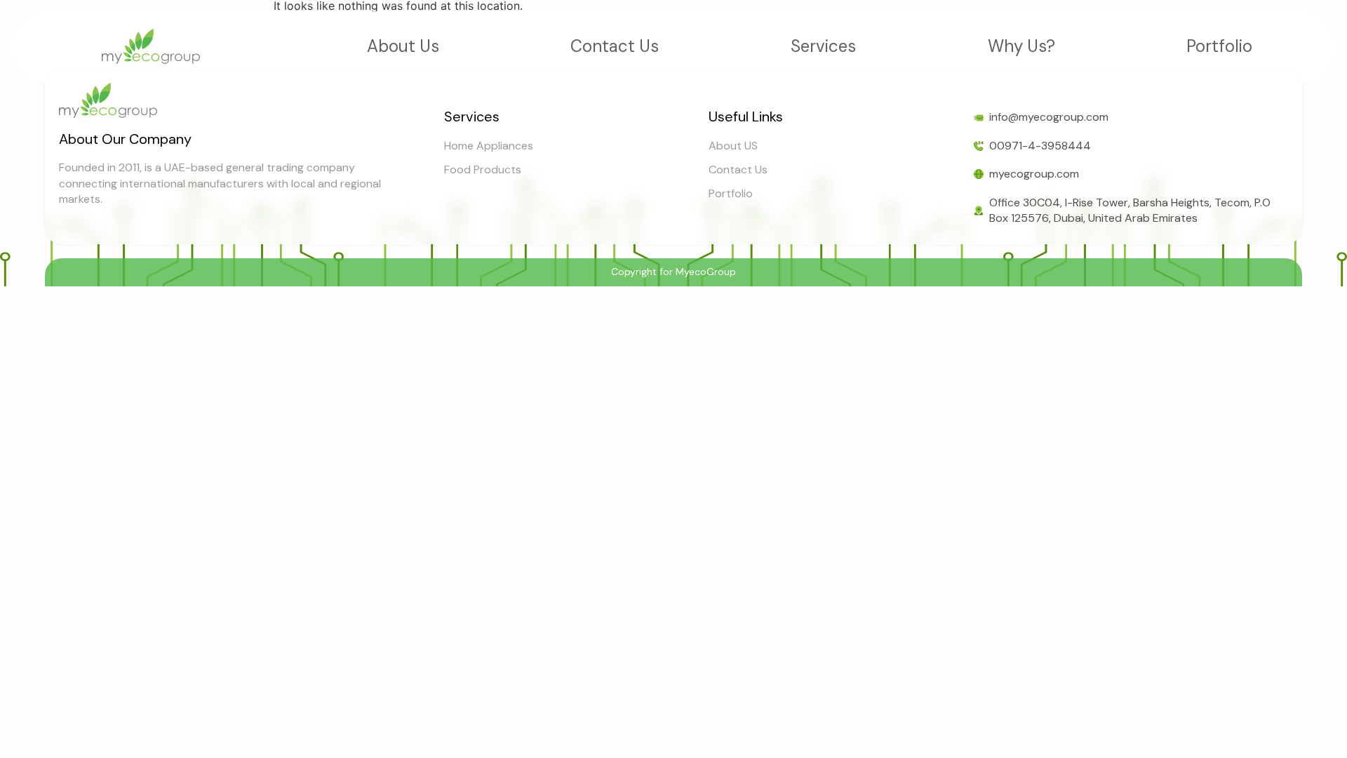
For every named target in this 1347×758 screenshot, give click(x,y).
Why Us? (1021, 46)
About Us (403, 46)
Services (823, 46)
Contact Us (614, 46)
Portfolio (1219, 46)
